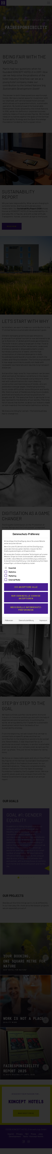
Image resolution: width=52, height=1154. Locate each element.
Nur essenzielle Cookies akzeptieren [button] (25, 597)
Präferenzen (9, 620)
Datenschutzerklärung (26, 620)
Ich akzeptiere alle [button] (26, 587)
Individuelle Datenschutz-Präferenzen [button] (26, 608)
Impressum (43, 620)
